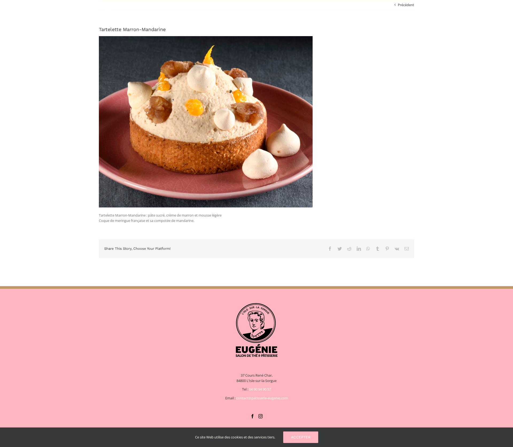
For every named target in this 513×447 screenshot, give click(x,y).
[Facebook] (252, 416)
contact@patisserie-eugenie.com (262, 398)
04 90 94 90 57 (260, 389)
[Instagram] (260, 416)
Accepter (300, 437)
